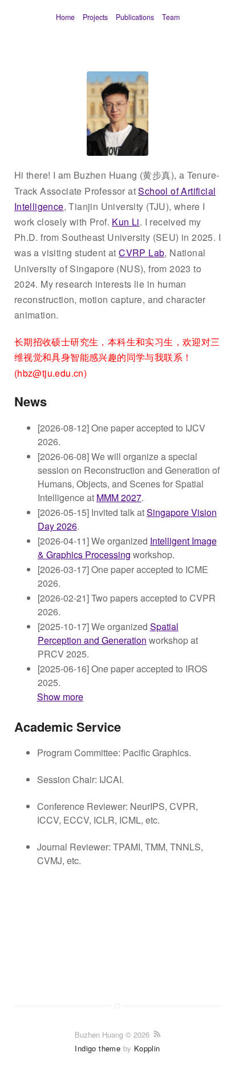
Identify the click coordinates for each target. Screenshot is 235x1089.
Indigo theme (97, 1048)
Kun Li (125, 221)
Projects (95, 17)
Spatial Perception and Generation (108, 633)
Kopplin (147, 1048)
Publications (135, 17)
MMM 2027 (118, 497)
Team (171, 17)
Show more (60, 696)
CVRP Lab (141, 252)
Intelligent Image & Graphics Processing (127, 547)
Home (65, 17)
